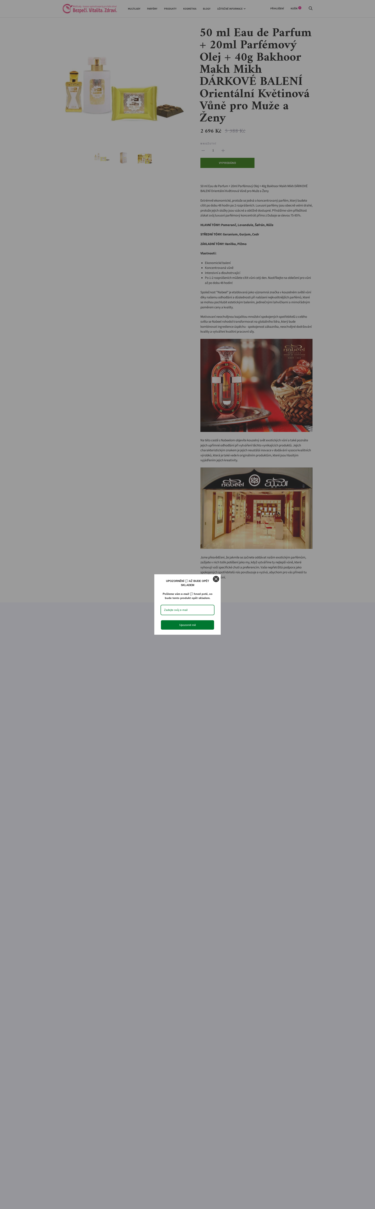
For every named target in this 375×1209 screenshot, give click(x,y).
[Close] (216, 579)
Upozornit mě (187, 624)
